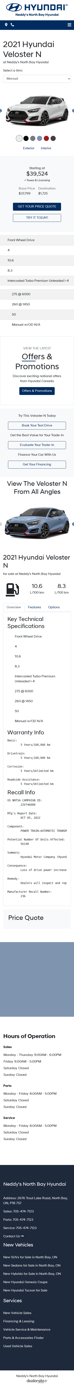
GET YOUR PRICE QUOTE (37, 206)
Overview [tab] (14, 607)
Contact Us (11, 1236)
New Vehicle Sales (17, 1313)
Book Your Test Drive (37, 425)
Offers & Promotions (37, 391)
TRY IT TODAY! (37, 218)
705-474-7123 (23, 1211)
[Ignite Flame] (46, 138)
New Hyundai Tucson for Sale (25, 1290)
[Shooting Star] (53, 138)
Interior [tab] (46, 148)
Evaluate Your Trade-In (37, 445)
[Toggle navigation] (69, 25)
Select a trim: (13, 70)
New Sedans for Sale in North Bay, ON (31, 1265)
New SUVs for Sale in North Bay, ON (30, 1257)
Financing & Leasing (18, 1321)
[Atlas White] (19, 138)
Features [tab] (34, 607)
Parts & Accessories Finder (23, 1338)
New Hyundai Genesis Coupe (25, 1282)
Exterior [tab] (28, 148)
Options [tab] (54, 607)
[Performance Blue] (39, 138)
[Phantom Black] (26, 138)
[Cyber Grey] (32, 138)
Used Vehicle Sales (17, 1346)
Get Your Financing (37, 464)
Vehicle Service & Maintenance (26, 1329)
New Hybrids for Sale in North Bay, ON (32, 1274)
